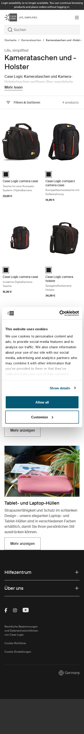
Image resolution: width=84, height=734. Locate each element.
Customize (39, 417)
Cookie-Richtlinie (15, 643)
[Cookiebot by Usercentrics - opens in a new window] (60, 313)
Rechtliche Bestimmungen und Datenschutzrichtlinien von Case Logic (21, 630)
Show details (60, 388)
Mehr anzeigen (25, 431)
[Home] (17, 17)
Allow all (42, 402)
